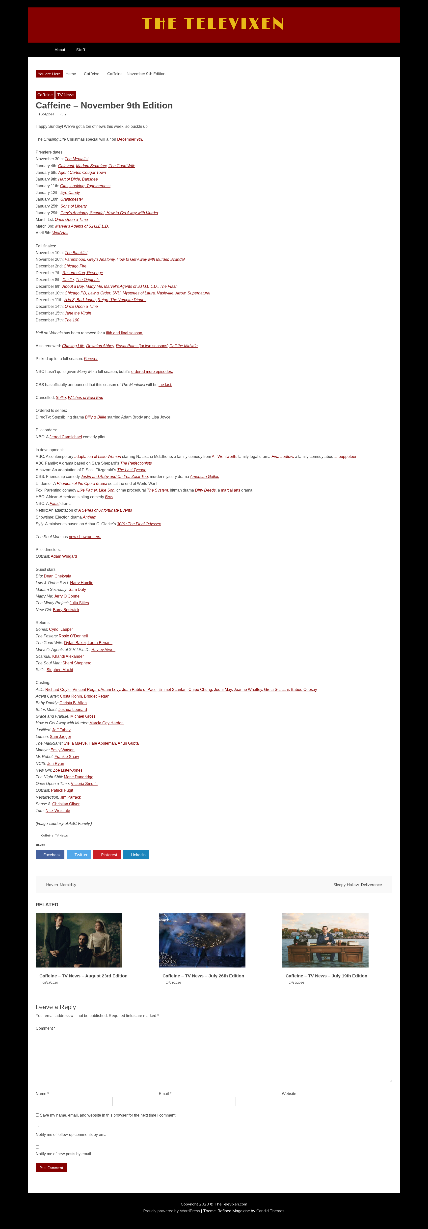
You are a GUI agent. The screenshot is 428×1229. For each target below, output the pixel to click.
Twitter (80, 854)
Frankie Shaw (66, 757)
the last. (165, 385)
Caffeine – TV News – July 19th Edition (326, 975)
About (59, 49)
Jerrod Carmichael (66, 437)
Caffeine (45, 94)
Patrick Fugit (62, 790)
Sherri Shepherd (76, 663)
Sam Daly (77, 589)
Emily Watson (63, 750)
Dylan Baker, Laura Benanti (88, 643)
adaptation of (97, 456)
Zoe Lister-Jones (67, 770)
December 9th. (130, 139)
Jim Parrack (70, 797)
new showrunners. (85, 537)
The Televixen (214, 24)
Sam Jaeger (60, 736)
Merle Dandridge (78, 777)
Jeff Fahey (61, 730)
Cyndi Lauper (61, 629)
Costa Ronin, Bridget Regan (84, 696)
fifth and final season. (124, 333)
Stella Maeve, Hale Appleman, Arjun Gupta (101, 743)
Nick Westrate (58, 811)
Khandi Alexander (68, 656)
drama (82, 483)
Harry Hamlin (81, 583)
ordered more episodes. (152, 371)
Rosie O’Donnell (73, 636)
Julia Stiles (79, 603)
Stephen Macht (60, 670)
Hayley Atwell (103, 650)
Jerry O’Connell (67, 596)
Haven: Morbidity (61, 884)
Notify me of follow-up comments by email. (72, 1134)
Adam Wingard (64, 556)
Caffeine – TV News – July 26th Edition (203, 975)
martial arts (230, 490)
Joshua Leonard (72, 709)
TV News (65, 94)
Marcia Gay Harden (106, 723)
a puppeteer (345, 456)
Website (289, 1094)
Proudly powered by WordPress (172, 1210)
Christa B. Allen (73, 703)
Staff (80, 49)
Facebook (51, 854)
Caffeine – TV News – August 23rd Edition (83, 975)
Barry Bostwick (66, 610)
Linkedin (138, 854)
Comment (45, 1028)
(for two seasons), (142, 346)
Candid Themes (270, 1210)
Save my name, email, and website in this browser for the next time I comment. (108, 1115)
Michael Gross (83, 716)
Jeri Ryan (55, 763)
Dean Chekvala (57, 576)
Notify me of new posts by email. (64, 1154)
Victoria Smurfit (84, 784)
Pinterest (108, 854)
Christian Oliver (66, 804)
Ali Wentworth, (224, 456)
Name (42, 1094)
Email (165, 1094)
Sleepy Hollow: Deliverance (358, 884)
